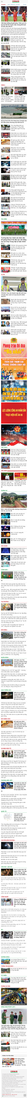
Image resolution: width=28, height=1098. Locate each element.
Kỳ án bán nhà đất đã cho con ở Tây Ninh (19, 969)
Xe (2, 929)
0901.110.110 (14, 1094)
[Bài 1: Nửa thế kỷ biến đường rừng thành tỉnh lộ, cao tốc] (14, 499)
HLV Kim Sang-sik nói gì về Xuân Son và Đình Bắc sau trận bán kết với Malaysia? (18, 459)
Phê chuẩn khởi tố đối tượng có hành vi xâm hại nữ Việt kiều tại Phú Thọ (18, 170)
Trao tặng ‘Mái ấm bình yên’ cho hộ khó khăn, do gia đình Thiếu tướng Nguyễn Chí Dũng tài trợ (18, 980)
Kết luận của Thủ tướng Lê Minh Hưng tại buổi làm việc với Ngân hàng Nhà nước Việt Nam (20, 663)
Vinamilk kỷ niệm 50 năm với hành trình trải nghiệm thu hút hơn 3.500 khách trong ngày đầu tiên (20, 786)
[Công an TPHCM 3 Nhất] (14, 346)
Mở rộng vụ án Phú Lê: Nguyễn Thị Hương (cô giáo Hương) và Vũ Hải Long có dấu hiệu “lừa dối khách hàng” (19, 63)
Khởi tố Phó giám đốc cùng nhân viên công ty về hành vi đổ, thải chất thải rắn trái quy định (20, 754)
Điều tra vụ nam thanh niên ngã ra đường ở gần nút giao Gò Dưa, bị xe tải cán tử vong (19, 696)
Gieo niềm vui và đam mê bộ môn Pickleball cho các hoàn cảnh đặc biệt (18, 465)
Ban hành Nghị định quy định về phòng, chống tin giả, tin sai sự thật (18, 156)
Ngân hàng (5, 657)
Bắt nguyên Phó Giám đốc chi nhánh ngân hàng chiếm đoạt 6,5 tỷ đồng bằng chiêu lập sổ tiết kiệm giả (13, 675)
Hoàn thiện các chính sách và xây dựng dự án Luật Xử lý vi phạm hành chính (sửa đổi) (19, 135)
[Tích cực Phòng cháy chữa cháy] (14, 369)
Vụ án (3, 274)
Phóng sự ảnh (5, 986)
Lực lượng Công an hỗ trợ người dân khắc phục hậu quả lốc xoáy (19, 961)
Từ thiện (4, 975)
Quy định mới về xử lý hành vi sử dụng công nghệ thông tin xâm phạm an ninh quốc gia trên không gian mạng (13, 916)
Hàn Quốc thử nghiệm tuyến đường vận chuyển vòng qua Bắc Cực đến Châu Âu (20, 817)
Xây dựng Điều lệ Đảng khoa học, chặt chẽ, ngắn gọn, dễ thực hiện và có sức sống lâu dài (7, 483)
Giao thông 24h (6, 690)
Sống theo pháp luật (8, 1006)
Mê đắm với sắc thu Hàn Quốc (9, 859)
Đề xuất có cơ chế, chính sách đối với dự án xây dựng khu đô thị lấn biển (18, 255)
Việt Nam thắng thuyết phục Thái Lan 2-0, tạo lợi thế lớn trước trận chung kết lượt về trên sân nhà (13, 24)
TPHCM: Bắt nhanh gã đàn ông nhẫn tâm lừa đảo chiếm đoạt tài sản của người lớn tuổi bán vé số (18, 48)
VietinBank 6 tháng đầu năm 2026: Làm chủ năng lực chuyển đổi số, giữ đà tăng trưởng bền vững (14, 681)
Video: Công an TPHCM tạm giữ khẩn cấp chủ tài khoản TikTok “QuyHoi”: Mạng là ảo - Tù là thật (19, 1035)
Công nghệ (4, 896)
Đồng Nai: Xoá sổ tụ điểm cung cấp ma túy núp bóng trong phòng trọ (18, 149)
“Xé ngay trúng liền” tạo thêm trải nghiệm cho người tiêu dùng (20, 605)
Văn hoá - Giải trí (6, 867)
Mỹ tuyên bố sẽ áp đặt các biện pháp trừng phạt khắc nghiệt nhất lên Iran (18, 199)
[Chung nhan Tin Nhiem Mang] (8, 1095)
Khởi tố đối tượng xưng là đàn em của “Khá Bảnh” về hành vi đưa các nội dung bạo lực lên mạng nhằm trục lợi (19, 72)
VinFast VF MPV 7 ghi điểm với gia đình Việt (13, 940)
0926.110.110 (8, 1094)
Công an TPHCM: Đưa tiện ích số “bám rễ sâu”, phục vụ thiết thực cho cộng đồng (18, 206)
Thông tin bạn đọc (7, 966)
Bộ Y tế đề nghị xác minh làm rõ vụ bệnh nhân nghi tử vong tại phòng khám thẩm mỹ (19, 163)
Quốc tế (4, 811)
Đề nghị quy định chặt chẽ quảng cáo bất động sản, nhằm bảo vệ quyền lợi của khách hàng (20, 725)
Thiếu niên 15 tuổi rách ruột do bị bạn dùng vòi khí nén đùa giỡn (18, 564)
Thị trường (5, 601)
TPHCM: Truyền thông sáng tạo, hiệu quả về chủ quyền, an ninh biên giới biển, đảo (18, 269)
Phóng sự (4, 490)
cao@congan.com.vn (9, 1090)
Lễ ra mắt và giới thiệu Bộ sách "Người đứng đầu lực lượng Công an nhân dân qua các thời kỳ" (13, 879)
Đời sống (4, 629)
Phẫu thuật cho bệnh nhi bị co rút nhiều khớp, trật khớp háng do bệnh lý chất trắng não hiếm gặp (19, 551)
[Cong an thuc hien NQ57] (14, 391)
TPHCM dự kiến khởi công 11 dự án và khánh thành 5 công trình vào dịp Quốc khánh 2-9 (19, 54)
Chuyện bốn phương (8, 840)
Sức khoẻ (4, 546)
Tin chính (4, 219)
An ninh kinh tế (6, 748)
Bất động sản (5, 718)
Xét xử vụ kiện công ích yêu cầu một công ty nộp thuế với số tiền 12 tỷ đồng (18, 316)
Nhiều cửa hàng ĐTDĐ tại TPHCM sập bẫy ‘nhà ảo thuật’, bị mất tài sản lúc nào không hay (20, 575)
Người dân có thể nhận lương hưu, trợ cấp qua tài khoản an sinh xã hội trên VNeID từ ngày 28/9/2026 (13, 911)
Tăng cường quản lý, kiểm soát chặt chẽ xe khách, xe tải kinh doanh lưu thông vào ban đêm (18, 79)
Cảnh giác (4, 569)
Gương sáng (5, 957)
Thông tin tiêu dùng (8, 1055)
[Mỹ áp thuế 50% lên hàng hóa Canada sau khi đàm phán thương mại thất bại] (14, 111)
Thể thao (4, 447)
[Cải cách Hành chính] (14, 435)
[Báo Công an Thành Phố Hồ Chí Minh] (15, 1)
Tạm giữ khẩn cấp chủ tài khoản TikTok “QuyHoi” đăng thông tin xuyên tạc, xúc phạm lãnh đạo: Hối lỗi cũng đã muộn (13, 40)
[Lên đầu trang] (25, 1095)
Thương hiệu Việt (7, 780)
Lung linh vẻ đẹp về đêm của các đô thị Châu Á (13, 1004)
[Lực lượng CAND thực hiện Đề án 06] (14, 413)
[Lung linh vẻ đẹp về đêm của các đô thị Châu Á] (14, 995)
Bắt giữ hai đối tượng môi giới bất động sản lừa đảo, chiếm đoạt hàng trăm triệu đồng (19, 177)
